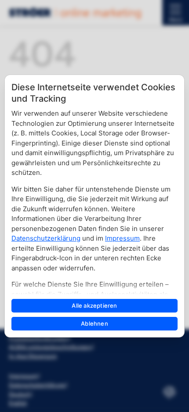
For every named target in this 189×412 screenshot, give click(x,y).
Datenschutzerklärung (45, 238)
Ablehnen (94, 323)
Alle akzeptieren (94, 305)
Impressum (122, 238)
